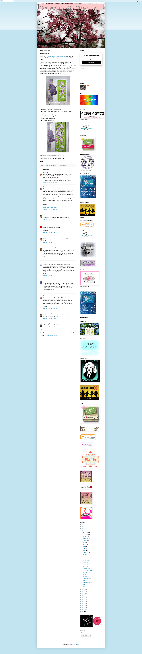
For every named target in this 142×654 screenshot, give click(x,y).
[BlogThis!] (61, 165)
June (84, 544)
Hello (84, 584)
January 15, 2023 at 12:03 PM (50, 308)
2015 (83, 603)
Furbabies (85, 558)
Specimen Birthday (87, 568)
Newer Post (42, 332)
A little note (85, 566)
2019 (83, 595)
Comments (84, 635)
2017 (83, 599)
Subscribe (91, 62)
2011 (83, 611)
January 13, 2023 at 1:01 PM (49, 242)
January (85, 554)
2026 (83, 524)
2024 (83, 528)
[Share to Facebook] (64, 165)
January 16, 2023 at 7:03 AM (49, 318)
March (84, 550)
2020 (83, 593)
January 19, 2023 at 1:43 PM (49, 326)
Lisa (44, 262)
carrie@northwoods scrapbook (51, 247)
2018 (83, 597)
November (85, 534)
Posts (83, 632)
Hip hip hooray (86, 572)
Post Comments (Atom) (51, 335)
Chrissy (45, 295)
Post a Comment (45, 329)
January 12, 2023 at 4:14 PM (49, 232)
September (86, 538)
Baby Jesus (85, 556)
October (85, 536)
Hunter (84, 574)
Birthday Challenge (87, 582)
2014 (83, 605)
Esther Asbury (46, 323)
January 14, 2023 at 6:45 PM (49, 291)
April (84, 548)
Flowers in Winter (87, 578)
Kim (44, 214)
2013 (83, 607)
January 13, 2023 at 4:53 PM (49, 258)
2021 (83, 591)
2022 (83, 589)
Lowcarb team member (48, 224)
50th (84, 586)
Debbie (44, 172)
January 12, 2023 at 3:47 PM (49, 219)
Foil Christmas (86, 564)
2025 (83, 526)
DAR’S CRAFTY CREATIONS (50, 207)
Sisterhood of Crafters (48, 206)
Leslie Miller (46, 280)
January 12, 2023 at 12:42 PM (50, 209)
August (85, 540)
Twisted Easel (86, 562)
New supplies (86, 576)
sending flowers (86, 560)
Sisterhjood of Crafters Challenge (58, 56)
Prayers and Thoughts (88, 570)
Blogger (77, 644)
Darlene (45, 186)
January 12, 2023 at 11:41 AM (50, 182)
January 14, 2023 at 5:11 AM (49, 275)
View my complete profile (93, 88)
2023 (83, 530)
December (85, 532)
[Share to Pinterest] (65, 165)
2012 (83, 609)
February (85, 552)
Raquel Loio (46, 237)
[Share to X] (62, 165)
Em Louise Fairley (47, 312)
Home (58, 332)
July (84, 542)
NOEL (84, 580)
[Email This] (59, 165)
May (84, 546)
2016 (83, 601)
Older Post (72, 332)
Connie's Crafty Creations (68, 8)
